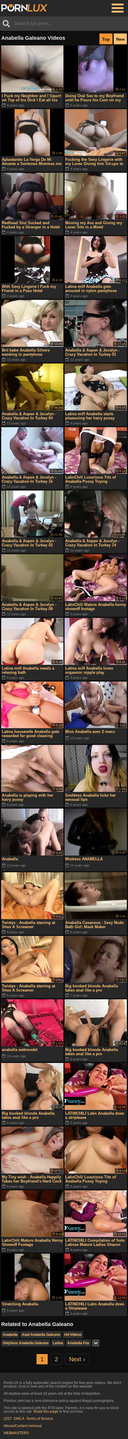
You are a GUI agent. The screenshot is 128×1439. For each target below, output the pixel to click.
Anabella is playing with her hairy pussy (27, 797)
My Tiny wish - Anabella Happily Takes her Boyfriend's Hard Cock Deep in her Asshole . (32, 1179)
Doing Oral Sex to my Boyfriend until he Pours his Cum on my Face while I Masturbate (94, 98)
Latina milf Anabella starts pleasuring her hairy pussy (90, 416)
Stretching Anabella (20, 1304)
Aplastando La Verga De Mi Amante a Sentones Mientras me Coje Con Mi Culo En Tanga (31, 161)
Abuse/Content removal (23, 1426)
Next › (77, 1359)
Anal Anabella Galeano (41, 1335)
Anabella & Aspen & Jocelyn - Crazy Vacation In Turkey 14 (92, 543)
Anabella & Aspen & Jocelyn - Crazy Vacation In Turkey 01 (92, 352)
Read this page (46, 1411)
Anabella (10, 859)
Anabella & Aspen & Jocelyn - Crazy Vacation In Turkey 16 (29, 479)
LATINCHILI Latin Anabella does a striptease (94, 1115)
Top (106, 39)
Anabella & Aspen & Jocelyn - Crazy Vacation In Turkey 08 (29, 606)
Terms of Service (39, 1419)
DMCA (19, 1419)
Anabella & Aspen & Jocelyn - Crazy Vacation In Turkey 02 (29, 543)
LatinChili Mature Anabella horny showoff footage (95, 606)
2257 (8, 1419)
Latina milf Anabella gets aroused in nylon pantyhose (91, 288)
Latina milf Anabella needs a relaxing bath (28, 670)
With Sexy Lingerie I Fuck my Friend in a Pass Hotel (29, 288)
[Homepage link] (24, 8)
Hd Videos (73, 1335)
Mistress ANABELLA (84, 859)
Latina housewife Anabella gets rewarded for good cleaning (30, 733)
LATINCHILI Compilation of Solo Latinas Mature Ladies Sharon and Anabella (95, 1242)
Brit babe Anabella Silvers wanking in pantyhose (26, 352)
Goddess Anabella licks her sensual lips (90, 797)
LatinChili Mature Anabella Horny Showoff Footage (32, 1242)
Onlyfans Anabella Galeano (26, 1343)
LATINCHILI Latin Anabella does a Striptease (94, 1306)
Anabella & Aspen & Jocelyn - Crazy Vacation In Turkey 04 (29, 416)
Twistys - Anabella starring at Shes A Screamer (28, 924)
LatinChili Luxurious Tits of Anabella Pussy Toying (90, 479)
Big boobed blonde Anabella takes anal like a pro (91, 988)
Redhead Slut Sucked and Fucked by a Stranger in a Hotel (31, 225)
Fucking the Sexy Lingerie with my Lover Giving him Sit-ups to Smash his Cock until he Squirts (95, 161)
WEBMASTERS (16, 1433)
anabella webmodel (20, 1049)
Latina (58, 1343)
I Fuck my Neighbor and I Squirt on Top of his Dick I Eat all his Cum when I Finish (31, 98)
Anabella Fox (78, 1343)
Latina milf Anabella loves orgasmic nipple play (89, 670)
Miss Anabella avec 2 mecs (90, 731)
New (120, 39)
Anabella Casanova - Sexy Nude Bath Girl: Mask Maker (94, 924)
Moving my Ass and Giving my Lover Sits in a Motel (93, 225)
